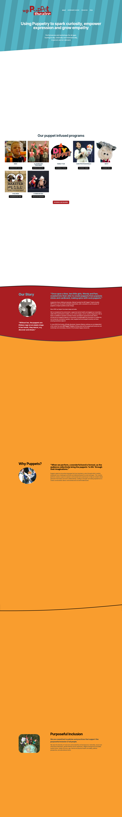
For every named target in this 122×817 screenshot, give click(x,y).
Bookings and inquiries (61, 202)
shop (91, 10)
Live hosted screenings (38, 196)
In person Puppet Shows (15, 168)
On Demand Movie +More (15, 196)
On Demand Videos (106, 168)
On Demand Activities (61, 168)
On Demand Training (84, 168)
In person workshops (38, 168)
